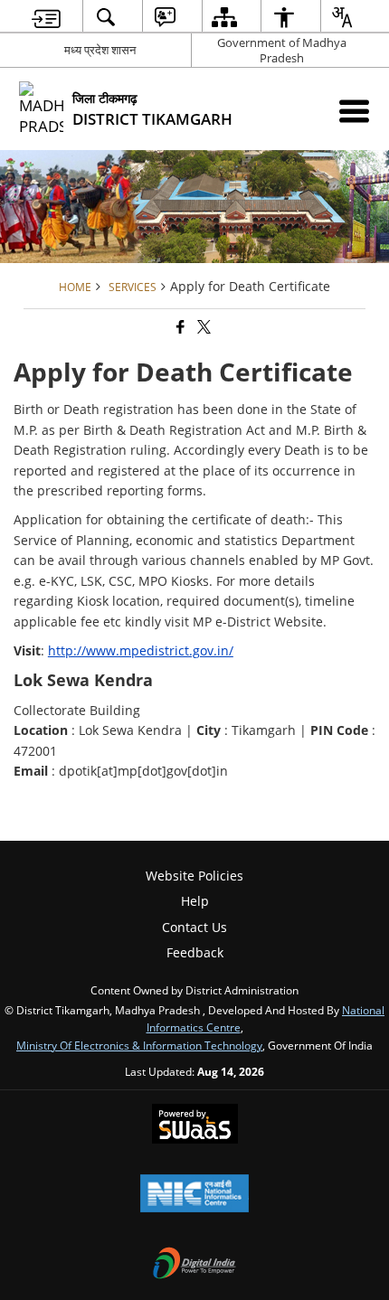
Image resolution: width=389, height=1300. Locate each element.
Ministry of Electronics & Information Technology (139, 1045)
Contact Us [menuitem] (194, 927)
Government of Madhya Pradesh (281, 50)
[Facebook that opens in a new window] (179, 327)
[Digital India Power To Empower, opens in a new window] (194, 1264)
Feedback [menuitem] (194, 952)
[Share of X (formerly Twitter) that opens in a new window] (203, 327)
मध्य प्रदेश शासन (100, 50)
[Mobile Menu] (354, 111)
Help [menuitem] (195, 900)
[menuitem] (47, 16)
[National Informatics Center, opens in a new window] (194, 1195)
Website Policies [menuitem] (194, 875)
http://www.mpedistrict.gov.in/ (140, 650)
